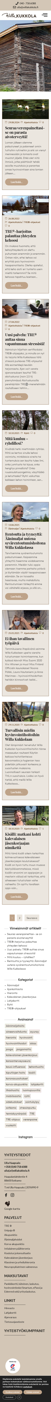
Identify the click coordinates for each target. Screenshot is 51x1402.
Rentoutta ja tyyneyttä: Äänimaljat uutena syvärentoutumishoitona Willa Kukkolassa (25, 541)
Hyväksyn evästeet (13, 1392)
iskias (33, 1043)
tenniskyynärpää (16, 1114)
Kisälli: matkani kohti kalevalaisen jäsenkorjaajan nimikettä (23, 841)
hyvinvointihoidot (16, 1043)
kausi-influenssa (15, 1067)
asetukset (27, 1387)
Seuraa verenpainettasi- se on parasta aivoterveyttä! (25, 132)
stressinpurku (28, 1108)
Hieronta (12, 993)
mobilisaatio (13, 1096)
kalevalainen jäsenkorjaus (21, 1055)
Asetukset (9, 1397)
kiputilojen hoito (15, 1073)
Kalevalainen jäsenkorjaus (21, 997)
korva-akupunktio (16, 1084)
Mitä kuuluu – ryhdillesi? (16, 440)
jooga (9, 1049)
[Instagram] (13, 1195)
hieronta (11, 1037)
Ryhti (26, 433)
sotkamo (11, 1108)
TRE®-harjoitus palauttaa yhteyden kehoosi (20, 236)
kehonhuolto (36, 1067)
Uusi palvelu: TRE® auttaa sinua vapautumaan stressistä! (25, 339)
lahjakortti (37, 1084)
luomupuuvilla (31, 1090)
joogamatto (23, 1049)
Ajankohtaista (31, 122)
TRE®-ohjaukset (32, 222)
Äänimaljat (13, 528)
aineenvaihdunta (16, 1032)
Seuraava (32, 918)
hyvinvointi (26, 1037)
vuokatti (11, 1125)
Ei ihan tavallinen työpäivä (19, 640)
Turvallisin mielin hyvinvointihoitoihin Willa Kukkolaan (22, 735)
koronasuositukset (17, 1078)
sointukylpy (32, 1102)
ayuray (34, 1032)
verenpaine (30, 1119)
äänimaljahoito (15, 1026)
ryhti (27, 1096)
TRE (32, 1114)
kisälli (32, 1073)
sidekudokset (14, 1102)
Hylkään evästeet (32, 1392)
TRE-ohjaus (13, 1119)
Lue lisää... (16, 182)
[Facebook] (7, 1195)
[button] (44, 15)
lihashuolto (12, 1090)
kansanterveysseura (18, 1061)
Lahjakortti (13, 1001)
